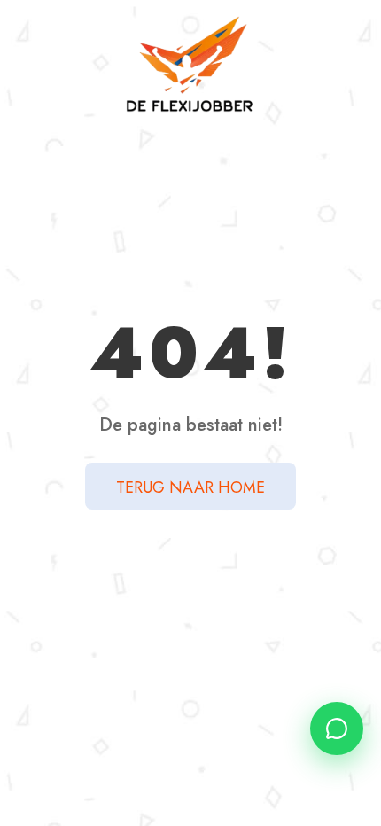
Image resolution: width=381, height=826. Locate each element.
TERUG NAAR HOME (190, 487)
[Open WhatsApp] (336, 728)
